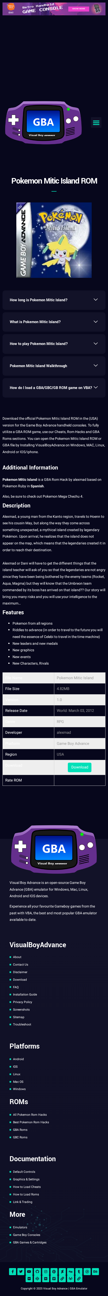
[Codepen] (37, 1278)
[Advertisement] (54, 57)
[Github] (37, 1271)
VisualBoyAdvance (50, 445)
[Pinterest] (54, 1271)
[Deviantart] (62, 1271)
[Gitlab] (70, 1278)
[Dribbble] (87, 1271)
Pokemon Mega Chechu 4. (63, 496)
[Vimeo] (54, 1278)
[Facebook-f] (12, 1271)
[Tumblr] (78, 1271)
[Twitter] (20, 1271)
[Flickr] (29, 1278)
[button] (96, 122)
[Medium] (45, 1278)
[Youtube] (29, 1271)
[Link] (62, 1278)
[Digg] (70, 1271)
